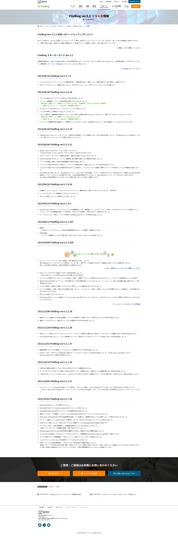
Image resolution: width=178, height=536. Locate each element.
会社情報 (49, 507)
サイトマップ (84, 507)
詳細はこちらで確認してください (129, 48)
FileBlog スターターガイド (131, 69)
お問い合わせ (135, 1)
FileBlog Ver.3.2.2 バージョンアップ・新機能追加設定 (65, 494)
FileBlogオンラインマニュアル (66, 64)
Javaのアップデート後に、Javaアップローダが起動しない (119, 494)
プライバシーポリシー (71, 507)
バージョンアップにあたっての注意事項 (127, 304)
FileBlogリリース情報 (53, 486)
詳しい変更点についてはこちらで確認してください (123, 268)
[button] (135, 6)
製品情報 (41, 507)
